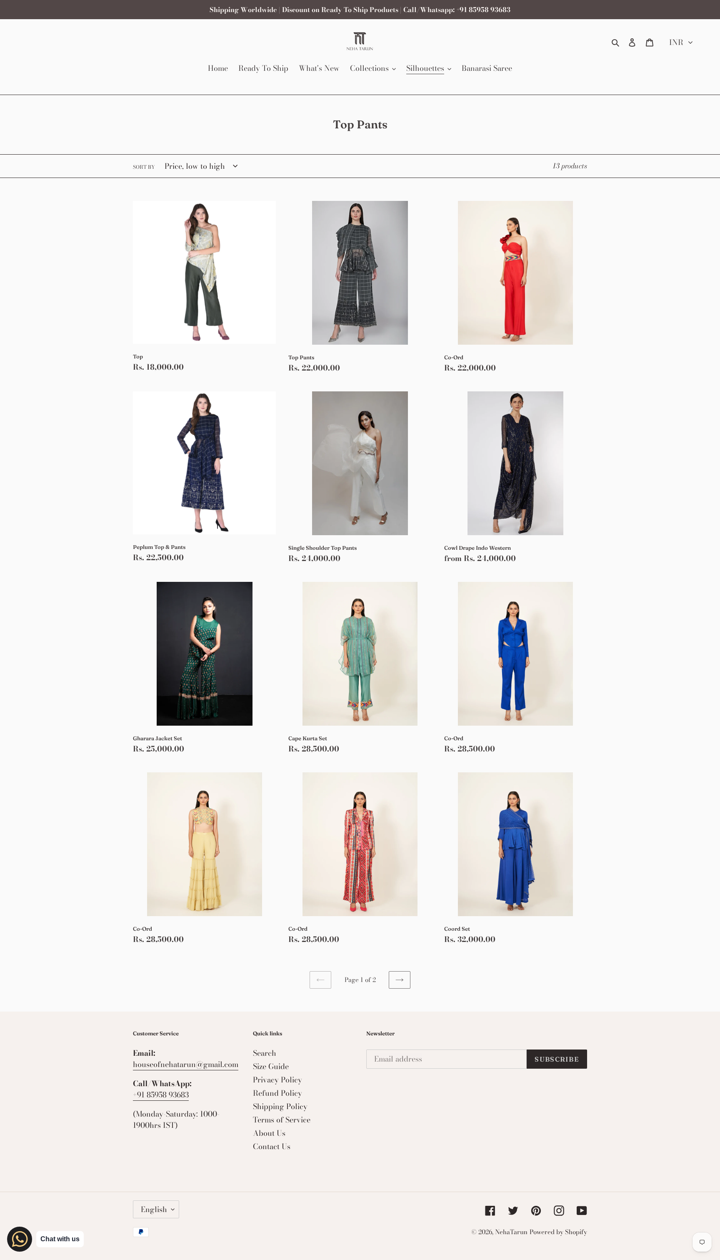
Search (264, 1053)
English (154, 1209)
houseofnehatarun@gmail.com (185, 1064)
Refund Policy (277, 1093)
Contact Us (271, 1146)
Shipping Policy (280, 1106)
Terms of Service (281, 1119)
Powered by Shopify (558, 1232)
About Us (269, 1133)
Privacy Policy (277, 1079)
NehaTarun (511, 1232)
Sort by (144, 167)
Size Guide (271, 1066)
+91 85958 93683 (161, 1094)
